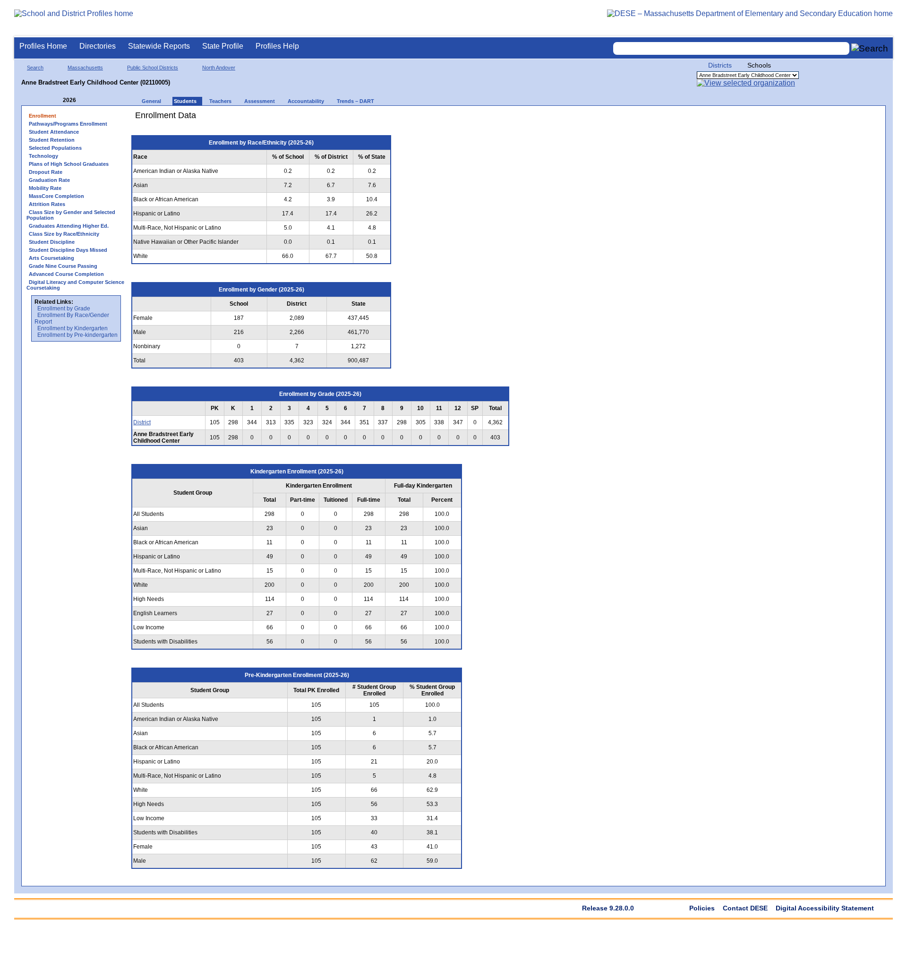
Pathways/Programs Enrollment (68, 124)
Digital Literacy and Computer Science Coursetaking (75, 285)
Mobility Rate (45, 188)
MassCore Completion (56, 196)
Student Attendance (54, 132)
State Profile (222, 46)
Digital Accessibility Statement (825, 908)
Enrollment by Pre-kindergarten (77, 335)
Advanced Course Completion (66, 274)
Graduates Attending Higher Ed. (69, 226)
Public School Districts (152, 67)
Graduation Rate (49, 180)
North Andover (218, 67)
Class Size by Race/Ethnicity (64, 234)
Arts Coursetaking (51, 258)
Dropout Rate (45, 172)
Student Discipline (52, 242)
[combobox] (731, 48)
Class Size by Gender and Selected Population (70, 215)
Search (35, 67)
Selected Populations (55, 148)
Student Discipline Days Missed (68, 250)
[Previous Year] (56, 100)
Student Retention (52, 140)
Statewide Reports (159, 46)
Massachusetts (85, 67)
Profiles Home (43, 46)
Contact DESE (745, 908)
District (142, 422)
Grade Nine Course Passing (63, 266)
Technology (43, 156)
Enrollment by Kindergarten (72, 328)
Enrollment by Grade (63, 308)
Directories (97, 46)
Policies (702, 908)
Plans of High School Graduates (69, 164)
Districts (720, 65)
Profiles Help (277, 46)
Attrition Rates (47, 204)
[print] (456, 119)
